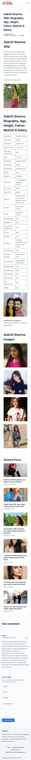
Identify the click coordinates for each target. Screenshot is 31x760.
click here (10, 741)
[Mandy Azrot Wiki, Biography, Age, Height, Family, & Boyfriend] (15, 597)
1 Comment (21, 35)
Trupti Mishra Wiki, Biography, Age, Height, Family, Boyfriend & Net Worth (15, 558)
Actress (6, 35)
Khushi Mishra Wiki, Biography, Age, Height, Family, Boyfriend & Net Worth (14, 531)
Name (5, 686)
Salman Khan (20, 260)
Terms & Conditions (18, 747)
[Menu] (28, 3)
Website (5, 698)
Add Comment (8, 704)
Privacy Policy (15, 750)
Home (8, 747)
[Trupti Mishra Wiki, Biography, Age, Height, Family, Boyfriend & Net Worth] (15, 546)
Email (5, 692)
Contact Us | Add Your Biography (15, 752)
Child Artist (12, 35)
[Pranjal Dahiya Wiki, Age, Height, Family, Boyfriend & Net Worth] (15, 494)
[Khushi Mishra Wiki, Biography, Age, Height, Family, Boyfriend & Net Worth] (15, 519)
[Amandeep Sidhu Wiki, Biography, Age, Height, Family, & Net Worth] (15, 572)
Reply (26, 637)
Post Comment (8, 720)
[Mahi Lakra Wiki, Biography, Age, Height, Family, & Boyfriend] (15, 470)
